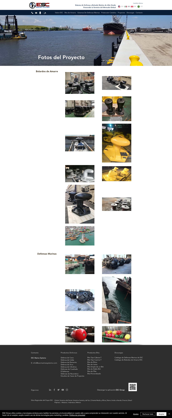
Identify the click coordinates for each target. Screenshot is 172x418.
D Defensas (65, 371)
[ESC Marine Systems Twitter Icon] (58, 389)
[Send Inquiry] (36, 12)
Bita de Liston (92, 364)
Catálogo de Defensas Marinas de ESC (129, 357)
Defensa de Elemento (69, 362)
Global (56, 400)
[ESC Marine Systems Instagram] (67, 389)
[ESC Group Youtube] (62, 389)
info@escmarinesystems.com (45, 363)
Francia (125, 400)
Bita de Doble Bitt (94, 369)
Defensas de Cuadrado (69, 369)
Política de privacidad (77, 415)
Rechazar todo (147, 414)
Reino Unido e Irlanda (114, 400)
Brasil (130, 400)
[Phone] (32, 12)
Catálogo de (119, 360)
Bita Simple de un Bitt (95, 367)
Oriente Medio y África (98, 400)
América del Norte (66, 400)
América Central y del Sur (81, 400)
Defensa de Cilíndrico (69, 367)
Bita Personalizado (94, 374)
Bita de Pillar (92, 371)
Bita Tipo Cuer (92, 360)
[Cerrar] (169, 414)
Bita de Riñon (92, 362)
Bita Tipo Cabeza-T (94, 357)
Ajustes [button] (136, 414)
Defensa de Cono (67, 358)
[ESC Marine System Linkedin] (50, 389)
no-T (99, 360)
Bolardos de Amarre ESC (133, 360)
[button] (59, 12)
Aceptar (161, 414)
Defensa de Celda (67, 360)
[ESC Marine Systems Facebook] (54, 389)
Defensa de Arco (67, 364)
